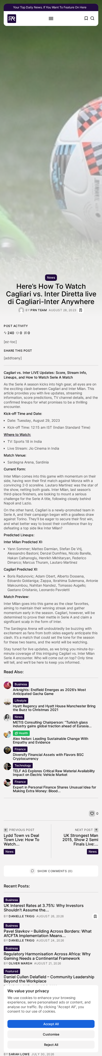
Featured (11, 971)
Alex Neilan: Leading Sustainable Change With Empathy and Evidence (50, 740)
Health (23, 733)
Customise (51, 1034)
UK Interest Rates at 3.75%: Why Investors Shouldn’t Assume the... (44, 907)
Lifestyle (20, 700)
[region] (51, 1018)
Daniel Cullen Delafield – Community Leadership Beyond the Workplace (49, 979)
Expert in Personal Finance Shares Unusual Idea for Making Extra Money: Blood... (54, 789)
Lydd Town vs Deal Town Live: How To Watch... (21, 839)
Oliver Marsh (20, 963)
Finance (20, 749)
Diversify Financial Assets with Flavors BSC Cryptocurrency (48, 756)
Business (21, 684)
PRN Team (38, 310)
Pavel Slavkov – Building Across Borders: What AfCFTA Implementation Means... (48, 933)
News (51, 277)
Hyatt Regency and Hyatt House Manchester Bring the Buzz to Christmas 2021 (54, 708)
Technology (23, 765)
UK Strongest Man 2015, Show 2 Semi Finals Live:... (80, 839)
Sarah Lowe (19, 1054)
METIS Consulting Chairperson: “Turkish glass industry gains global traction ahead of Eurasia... (52, 724)
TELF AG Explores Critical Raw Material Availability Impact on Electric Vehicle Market (54, 773)
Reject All (51, 1045)
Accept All (51, 1024)
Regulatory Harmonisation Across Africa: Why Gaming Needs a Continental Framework (47, 956)
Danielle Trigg (21, 916)
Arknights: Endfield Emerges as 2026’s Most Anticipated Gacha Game (49, 691)
